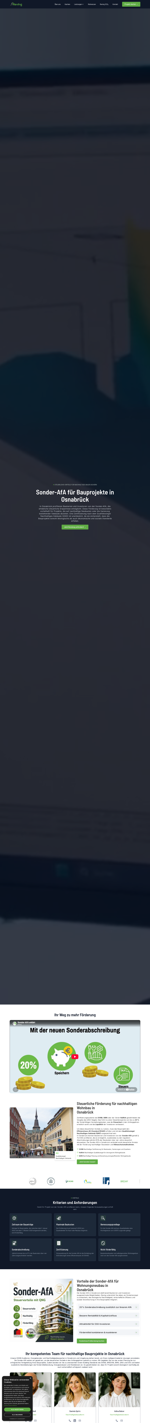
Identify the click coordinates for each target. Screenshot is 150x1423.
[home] (16, 4)
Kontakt (115, 4)
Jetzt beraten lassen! (87, 1162)
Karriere (67, 4)
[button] (79, 4)
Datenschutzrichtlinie (10, 1405)
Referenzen (92, 4)
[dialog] (17, 1398)
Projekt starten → (131, 4)
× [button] (30, 1378)
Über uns (58, 4)
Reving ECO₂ (104, 4)
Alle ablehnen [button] (17, 1415)
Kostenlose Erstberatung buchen (91, 1341)
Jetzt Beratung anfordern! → (75, 527)
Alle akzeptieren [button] (17, 1409)
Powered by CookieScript (17, 1419)
